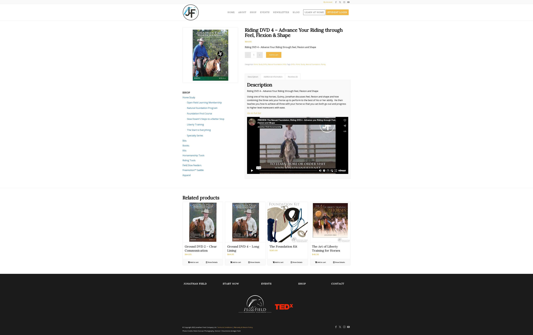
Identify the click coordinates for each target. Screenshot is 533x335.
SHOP (302, 283)
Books (186, 145)
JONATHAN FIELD (195, 283)
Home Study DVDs (260, 64)
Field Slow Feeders (192, 165)
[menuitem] (231, 12)
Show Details (212, 262)
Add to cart (273, 55)
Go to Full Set (254, 113)
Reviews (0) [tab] (293, 76)
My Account (328, 2)
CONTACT (337, 283)
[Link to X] (340, 2)
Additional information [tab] (273, 76)
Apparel (187, 175)
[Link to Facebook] (336, 2)
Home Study (300, 64)
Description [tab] (253, 76)
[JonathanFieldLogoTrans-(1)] (191, 12)
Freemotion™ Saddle (193, 170)
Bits (185, 140)
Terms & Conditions (224, 327)
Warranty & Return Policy (243, 327)
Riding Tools (189, 160)
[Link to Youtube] (348, 2)
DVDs (293, 64)
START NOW (231, 283)
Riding (323, 64)
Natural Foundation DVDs (277, 64)
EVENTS (266, 283)
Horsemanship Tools (193, 155)
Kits (184, 150)
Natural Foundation (313, 64)
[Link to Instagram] (344, 2)
